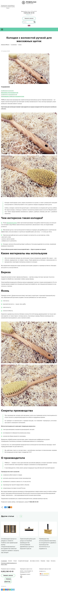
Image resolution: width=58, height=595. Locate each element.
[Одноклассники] (11, 507)
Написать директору (7, 580)
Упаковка (43, 561)
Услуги (15, 561)
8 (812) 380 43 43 (29, 13)
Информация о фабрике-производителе (12, 96)
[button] (21, 516)
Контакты (53, 561)
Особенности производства (9, 94)
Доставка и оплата (34, 561)
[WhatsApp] (10, 589)
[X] (9, 507)
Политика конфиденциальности (9, 563)
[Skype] (12, 589)
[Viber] (8, 589)
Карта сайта (4, 564)
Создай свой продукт (23, 561)
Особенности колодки (7, 90)
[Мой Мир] (6, 589)
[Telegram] (7, 507)
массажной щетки (12, 223)
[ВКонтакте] (5, 507)
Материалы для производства (9, 92)
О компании (4, 561)
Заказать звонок (29, 18)
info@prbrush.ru (29, 14)
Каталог (10, 561)
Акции (48, 561)
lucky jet (3, 566)
